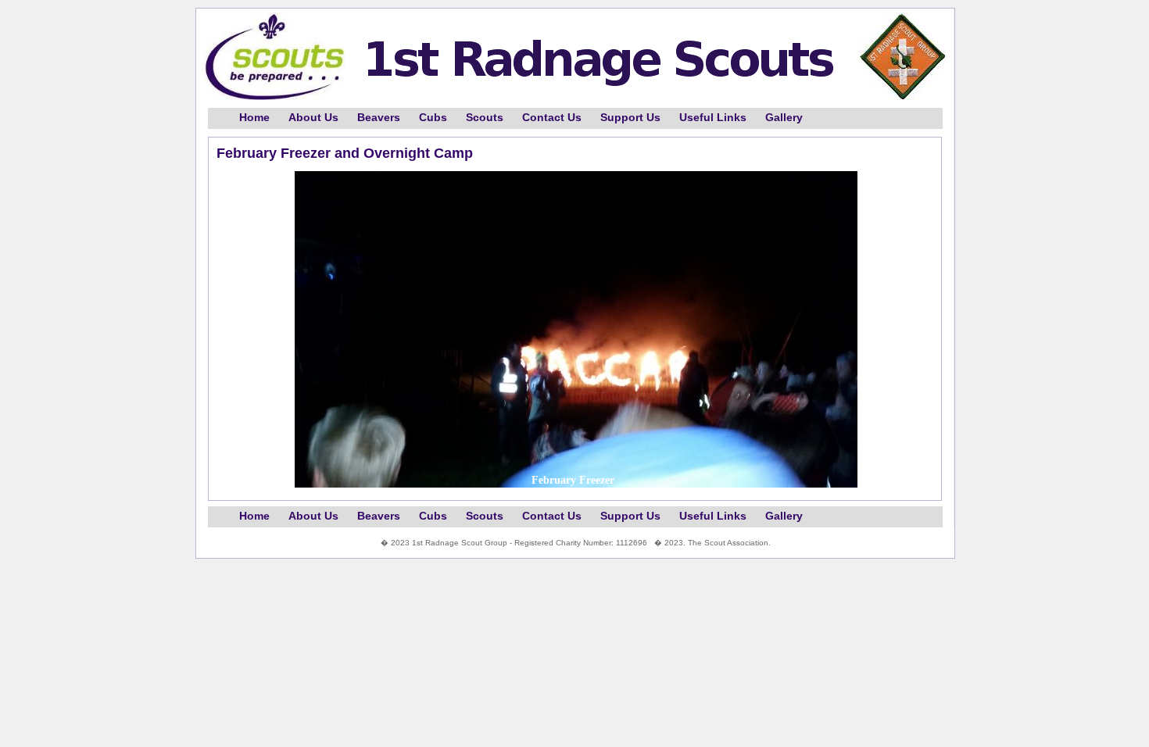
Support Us (630, 117)
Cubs (433, 117)
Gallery (784, 117)
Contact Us (552, 117)
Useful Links (712, 117)
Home (254, 117)
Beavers (378, 117)
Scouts (484, 117)
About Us (313, 117)
